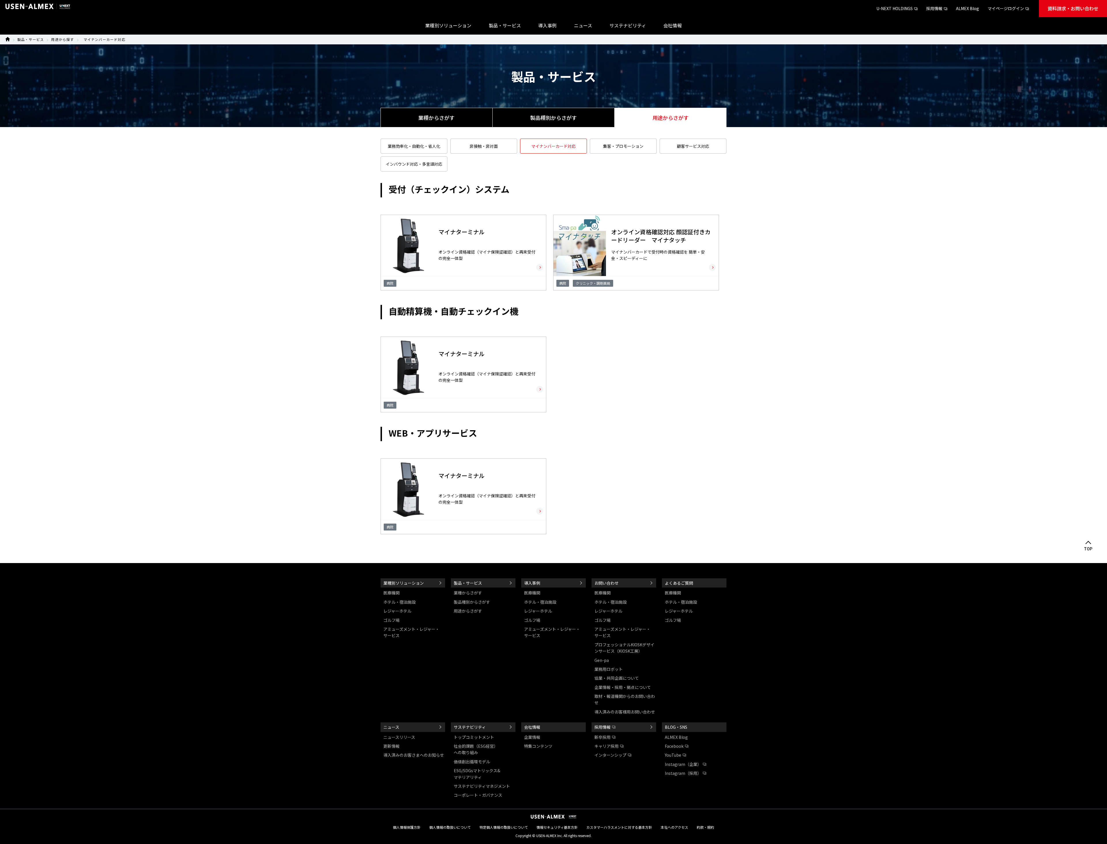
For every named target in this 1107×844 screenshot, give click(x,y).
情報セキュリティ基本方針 (557, 827)
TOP (1088, 549)
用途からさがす (468, 611)
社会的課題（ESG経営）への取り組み (476, 749)
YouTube (673, 755)
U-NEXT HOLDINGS (894, 8)
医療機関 (391, 593)
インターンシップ (610, 755)
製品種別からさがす (553, 117)
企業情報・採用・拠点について (622, 687)
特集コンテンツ (538, 746)
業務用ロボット (608, 669)
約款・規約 (705, 827)
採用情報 (934, 8)
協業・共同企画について (616, 678)
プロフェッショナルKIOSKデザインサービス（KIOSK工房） (624, 648)
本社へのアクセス (674, 827)
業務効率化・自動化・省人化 (414, 146)
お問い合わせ (606, 583)
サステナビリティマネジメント (482, 786)
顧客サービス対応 (693, 146)
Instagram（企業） (683, 764)
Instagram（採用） (683, 773)
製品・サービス (30, 39)
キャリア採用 (606, 746)
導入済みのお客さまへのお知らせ (413, 755)
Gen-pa (601, 660)
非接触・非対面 (484, 146)
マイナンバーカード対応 (104, 39)
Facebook (674, 746)
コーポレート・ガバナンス (478, 795)
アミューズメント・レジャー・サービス (411, 632)
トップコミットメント (474, 737)
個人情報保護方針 (407, 827)
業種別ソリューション (403, 583)
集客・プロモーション (623, 146)
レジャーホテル (397, 611)
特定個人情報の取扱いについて (503, 827)
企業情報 (532, 737)
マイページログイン (1006, 8)
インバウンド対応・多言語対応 (414, 164)
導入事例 (532, 583)
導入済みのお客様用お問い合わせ (624, 712)
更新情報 (391, 746)
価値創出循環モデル (472, 761)
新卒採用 (602, 737)
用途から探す (62, 39)
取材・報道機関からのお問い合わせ (624, 699)
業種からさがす (436, 117)
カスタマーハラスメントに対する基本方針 (619, 827)
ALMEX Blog (967, 8)
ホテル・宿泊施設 (399, 602)
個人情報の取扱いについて (450, 827)
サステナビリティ (470, 727)
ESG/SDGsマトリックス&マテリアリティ (477, 774)
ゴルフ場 (391, 620)
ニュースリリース (399, 737)
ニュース (391, 727)
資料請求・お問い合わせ (1073, 8)
